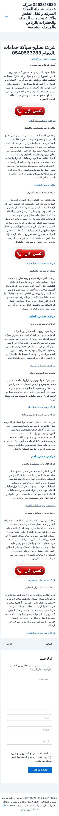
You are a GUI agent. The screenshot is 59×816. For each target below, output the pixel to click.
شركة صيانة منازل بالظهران (42, 580)
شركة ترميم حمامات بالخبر (42, 120)
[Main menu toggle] (6, 16)
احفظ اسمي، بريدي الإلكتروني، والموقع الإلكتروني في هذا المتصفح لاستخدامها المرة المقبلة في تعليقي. (31, 757)
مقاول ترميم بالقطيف (45, 184)
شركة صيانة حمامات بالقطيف (41, 263)
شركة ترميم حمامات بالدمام (42, 407)
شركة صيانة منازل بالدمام (43, 365)
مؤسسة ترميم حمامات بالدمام (40, 505)
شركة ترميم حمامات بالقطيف (41, 633)
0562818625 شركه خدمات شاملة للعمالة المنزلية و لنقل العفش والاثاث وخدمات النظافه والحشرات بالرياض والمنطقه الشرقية (37, 15)
